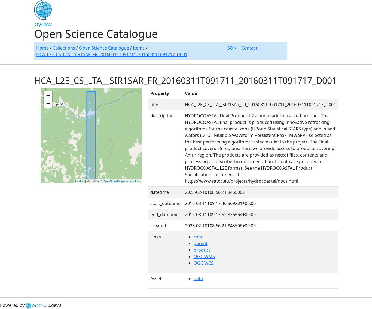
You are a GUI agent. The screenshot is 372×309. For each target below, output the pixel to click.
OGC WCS (204, 263)
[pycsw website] (43, 13)
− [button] (48, 103)
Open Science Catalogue (104, 48)
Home (42, 48)
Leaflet (79, 181)
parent (201, 243)
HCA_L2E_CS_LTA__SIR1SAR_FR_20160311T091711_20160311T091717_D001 (111, 54)
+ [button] (48, 95)
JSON (231, 48)
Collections (64, 48)
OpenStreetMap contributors (121, 181)
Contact (249, 48)
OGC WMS (204, 256)
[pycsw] (34, 305)
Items (139, 48)
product (202, 250)
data (198, 279)
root (198, 237)
